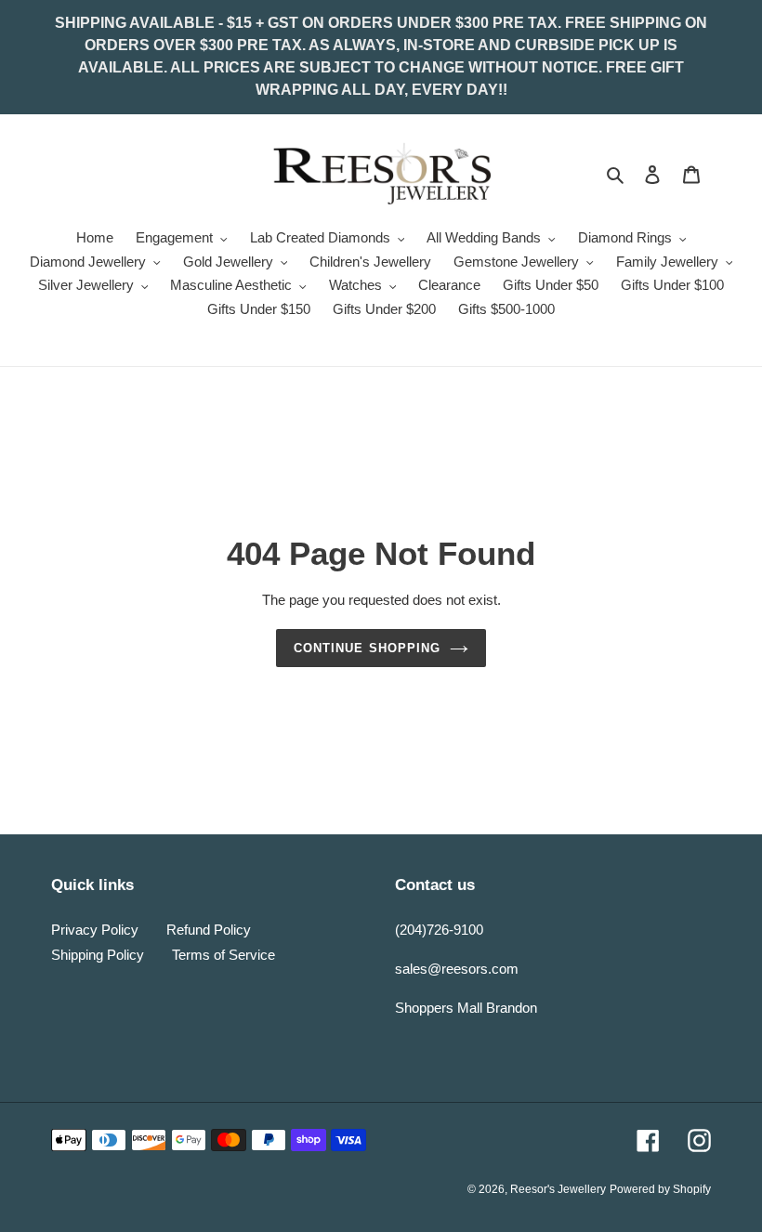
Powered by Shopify (660, 1189)
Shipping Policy (97, 955)
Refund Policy (208, 929)
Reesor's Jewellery (558, 1189)
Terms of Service (223, 955)
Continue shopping (367, 648)
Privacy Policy (94, 929)
